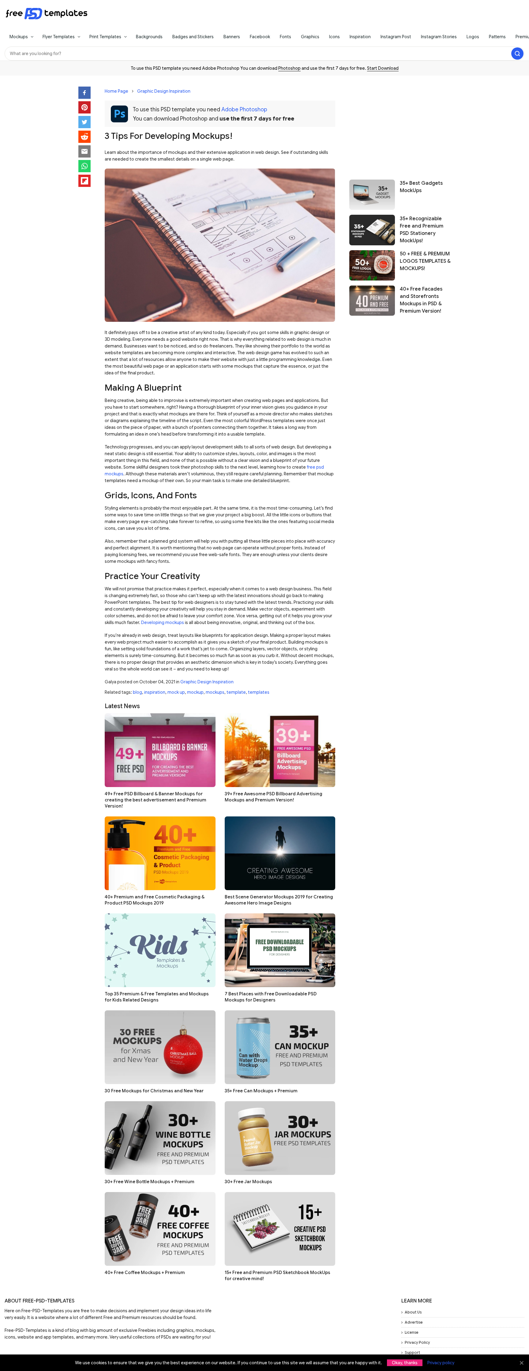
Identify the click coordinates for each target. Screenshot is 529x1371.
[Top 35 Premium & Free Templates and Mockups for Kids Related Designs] (160, 950)
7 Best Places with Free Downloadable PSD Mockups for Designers (271, 997)
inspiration (154, 692)
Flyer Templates (59, 36)
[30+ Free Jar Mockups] (280, 1138)
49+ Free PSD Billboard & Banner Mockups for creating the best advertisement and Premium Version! (155, 800)
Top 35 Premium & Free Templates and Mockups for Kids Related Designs (157, 997)
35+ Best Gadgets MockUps (421, 187)
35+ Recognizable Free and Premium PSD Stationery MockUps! (421, 229)
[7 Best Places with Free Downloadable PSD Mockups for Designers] (280, 950)
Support (412, 1352)
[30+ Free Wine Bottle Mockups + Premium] (160, 1138)
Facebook (260, 36)
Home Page (116, 91)
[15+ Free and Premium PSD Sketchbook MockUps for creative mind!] (280, 1229)
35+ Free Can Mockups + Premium (261, 1091)
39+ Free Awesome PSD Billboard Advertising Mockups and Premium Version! (273, 797)
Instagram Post (396, 36)
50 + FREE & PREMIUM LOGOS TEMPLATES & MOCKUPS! (425, 261)
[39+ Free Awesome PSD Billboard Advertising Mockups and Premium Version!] (280, 750)
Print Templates (105, 36)
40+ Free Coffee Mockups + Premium (145, 1272)
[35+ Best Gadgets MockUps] (372, 195)
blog (137, 692)
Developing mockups (162, 622)
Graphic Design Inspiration (163, 91)
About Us (413, 1312)
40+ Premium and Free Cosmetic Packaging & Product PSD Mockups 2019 (154, 900)
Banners (231, 36)
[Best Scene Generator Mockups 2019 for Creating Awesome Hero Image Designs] (280, 853)
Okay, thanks (405, 1362)
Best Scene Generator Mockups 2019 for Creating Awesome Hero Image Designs (279, 900)
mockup (195, 692)
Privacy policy (440, 1363)
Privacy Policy (417, 1342)
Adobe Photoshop (244, 109)
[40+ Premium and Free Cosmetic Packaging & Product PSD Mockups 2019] (160, 853)
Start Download (383, 68)
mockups (215, 692)
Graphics (310, 36)
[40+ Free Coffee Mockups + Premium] (160, 1229)
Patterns (497, 36)
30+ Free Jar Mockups (248, 1181)
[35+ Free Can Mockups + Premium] (280, 1047)
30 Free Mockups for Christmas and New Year (154, 1091)
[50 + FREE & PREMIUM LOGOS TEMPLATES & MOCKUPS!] (372, 265)
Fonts (285, 36)
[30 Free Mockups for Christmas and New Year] (160, 1047)
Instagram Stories (439, 36)
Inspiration (360, 36)
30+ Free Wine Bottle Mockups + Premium (149, 1181)
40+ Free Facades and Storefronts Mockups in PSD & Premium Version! (421, 300)
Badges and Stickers (193, 36)
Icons (334, 36)
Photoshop (289, 68)
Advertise (414, 1322)
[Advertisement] (400, 124)
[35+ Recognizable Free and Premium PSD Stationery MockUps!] (372, 230)
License (411, 1332)
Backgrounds (149, 36)
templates (258, 692)
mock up (176, 692)
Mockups (18, 36)
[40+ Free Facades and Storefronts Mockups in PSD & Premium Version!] (372, 300)
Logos (473, 36)
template (236, 692)
